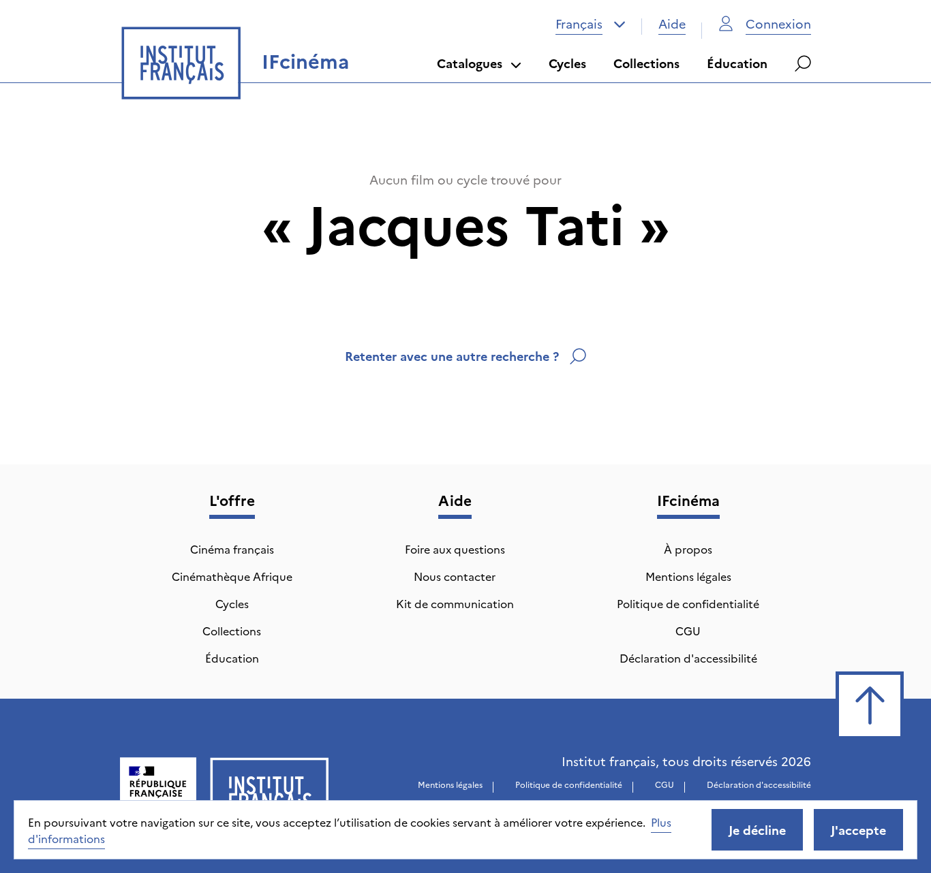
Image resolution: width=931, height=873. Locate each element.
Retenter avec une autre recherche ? (452, 355)
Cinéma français (232, 548)
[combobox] (590, 23)
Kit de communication (455, 603)
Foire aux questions (455, 548)
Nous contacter (454, 576)
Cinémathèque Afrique (232, 576)
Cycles (567, 63)
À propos (688, 548)
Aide (672, 23)
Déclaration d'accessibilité (688, 657)
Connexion (778, 23)
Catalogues (469, 63)
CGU (688, 630)
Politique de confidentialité (688, 603)
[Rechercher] (803, 63)
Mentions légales (688, 576)
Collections (646, 63)
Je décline (757, 829)
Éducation (737, 63)
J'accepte (858, 829)
